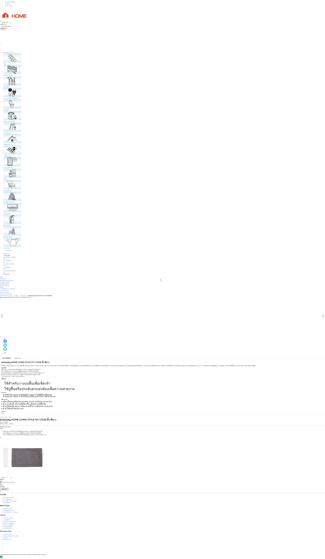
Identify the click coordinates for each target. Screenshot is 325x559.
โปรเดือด (5, 253)
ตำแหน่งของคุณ (5, 26)
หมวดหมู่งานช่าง (7, 52)
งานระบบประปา (4, 290)
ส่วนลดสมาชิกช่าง (8, 510)
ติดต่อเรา (5, 537)
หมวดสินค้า (8, 250)
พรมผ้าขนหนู (23, 295)
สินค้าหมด (4, 489)
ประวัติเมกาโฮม (7, 534)
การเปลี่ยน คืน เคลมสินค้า (10, 501)
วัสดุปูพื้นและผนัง (4, 283)
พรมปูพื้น (16, 295)
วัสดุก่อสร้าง (3, 278)
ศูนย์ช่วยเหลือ (8, 5)
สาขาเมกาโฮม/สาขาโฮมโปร (11, 536)
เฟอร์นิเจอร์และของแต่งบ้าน (6, 295)
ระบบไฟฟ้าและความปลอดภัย (8, 289)
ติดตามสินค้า (6, 502)
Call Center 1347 (7, 539)
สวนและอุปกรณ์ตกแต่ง (6, 294)
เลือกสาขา (4, 22)
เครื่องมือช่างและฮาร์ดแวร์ (7, 280)
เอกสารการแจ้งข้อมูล (8, 523)
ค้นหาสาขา (8, 3)
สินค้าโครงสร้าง (7, 528)
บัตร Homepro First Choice (10, 512)
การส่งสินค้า (6, 520)
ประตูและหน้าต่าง (4, 292)
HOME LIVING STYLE (6, 417)
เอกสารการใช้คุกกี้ (8, 525)
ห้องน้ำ (2, 287)
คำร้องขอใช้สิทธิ (7, 526)
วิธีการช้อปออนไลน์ (8, 497)
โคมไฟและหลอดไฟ (5, 282)
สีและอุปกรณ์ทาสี (4, 285)
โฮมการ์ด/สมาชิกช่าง (10, 2)
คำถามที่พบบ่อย (7, 499)
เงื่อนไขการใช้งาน (8, 518)
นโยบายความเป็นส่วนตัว (9, 521)
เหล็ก (1, 277)
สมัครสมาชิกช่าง (7, 508)
